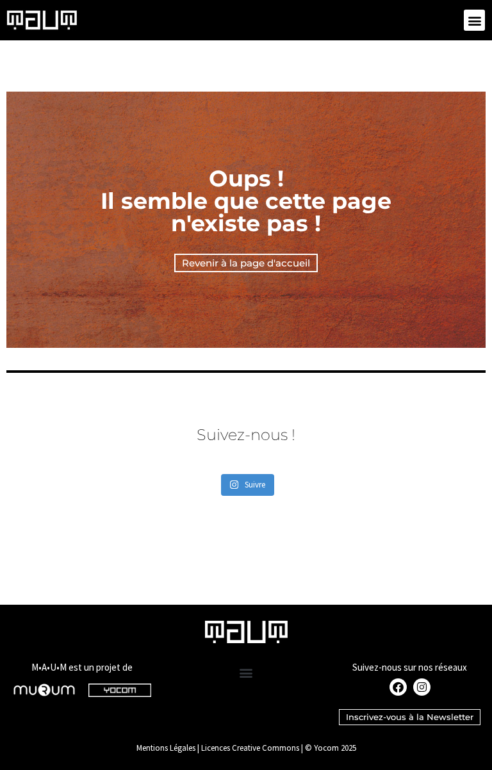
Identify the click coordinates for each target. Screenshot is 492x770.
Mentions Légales (165, 747)
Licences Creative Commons (250, 747)
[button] (474, 20)
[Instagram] (421, 687)
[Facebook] (398, 687)
